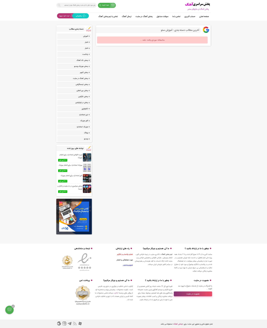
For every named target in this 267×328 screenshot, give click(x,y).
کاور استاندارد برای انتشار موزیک (71, 175)
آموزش (85, 36)
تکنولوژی (85, 108)
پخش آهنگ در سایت (144, 16)
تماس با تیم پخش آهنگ (108, 16)
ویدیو (86, 138)
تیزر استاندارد (83, 114)
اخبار (86, 42)
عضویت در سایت (193, 293)
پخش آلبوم (84, 72)
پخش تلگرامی (83, 96)
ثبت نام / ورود (64, 15)
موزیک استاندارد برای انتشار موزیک (70, 165)
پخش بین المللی (82, 90)
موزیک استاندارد (82, 126)
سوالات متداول (162, 16)
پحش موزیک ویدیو (81, 66)
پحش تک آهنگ (82, 60)
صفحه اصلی (204, 16)
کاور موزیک (84, 120)
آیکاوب (115, 293)
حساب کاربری (189, 16)
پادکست (85, 54)
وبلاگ (86, 132)
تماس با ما (176, 16)
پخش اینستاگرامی (82, 84)
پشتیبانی (79, 15)
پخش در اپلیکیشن (81, 102)
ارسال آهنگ (126, 16)
